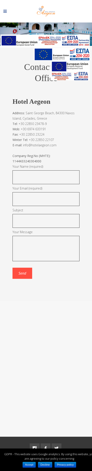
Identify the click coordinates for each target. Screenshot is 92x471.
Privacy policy (65, 464)
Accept (29, 464)
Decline (45, 464)
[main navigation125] (62, 55)
